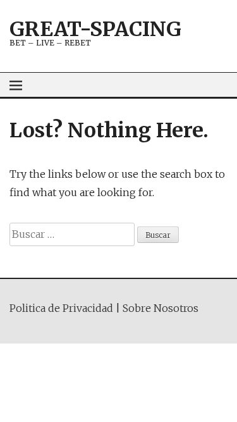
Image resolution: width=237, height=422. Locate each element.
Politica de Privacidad (61, 308)
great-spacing (95, 29)
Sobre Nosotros (160, 308)
